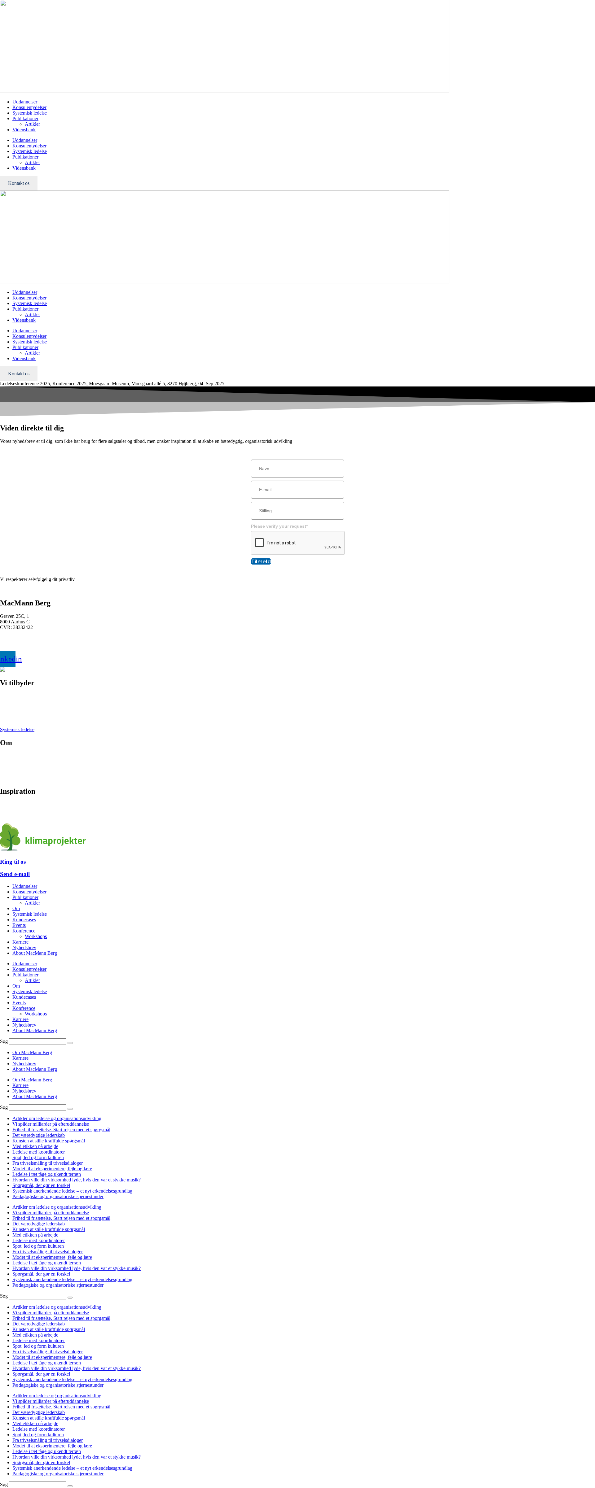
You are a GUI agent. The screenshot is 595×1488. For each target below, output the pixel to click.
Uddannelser (24, 101)
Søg (4, 1041)
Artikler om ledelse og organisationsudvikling (56, 1118)
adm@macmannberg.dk (23, 643)
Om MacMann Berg (32, 1052)
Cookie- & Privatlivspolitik (26, 772)
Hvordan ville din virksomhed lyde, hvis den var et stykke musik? (76, 1179)
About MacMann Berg (34, 953)
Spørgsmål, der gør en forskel (41, 1185)
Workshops (36, 936)
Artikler (32, 124)
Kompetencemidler (18, 815)
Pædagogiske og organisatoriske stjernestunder (58, 1196)
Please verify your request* (279, 526)
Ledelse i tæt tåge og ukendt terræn (46, 1174)
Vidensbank (24, 129)
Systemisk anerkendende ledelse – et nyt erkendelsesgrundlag (72, 1190)
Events (6, 718)
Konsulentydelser (29, 107)
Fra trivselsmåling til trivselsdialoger (47, 1163)
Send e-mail (15, 874)
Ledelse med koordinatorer (38, 1151)
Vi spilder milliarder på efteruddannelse (50, 1124)
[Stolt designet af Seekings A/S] (2, 670)
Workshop (10, 712)
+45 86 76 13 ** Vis (20, 637)
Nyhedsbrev (12, 810)
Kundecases (24, 919)
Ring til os (13, 861)
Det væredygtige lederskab (38, 1135)
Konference (11, 707)
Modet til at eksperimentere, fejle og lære (52, 1168)
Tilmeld (261, 561)
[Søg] (70, 1043)
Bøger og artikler (16, 804)
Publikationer (25, 118)
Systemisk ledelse (29, 113)
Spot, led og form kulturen (38, 1157)
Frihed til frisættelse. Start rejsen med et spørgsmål (61, 1129)
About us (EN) (14, 778)
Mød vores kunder (18, 761)
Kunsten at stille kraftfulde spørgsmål (48, 1140)
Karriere (8, 767)
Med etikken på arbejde (35, 1146)
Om (16, 908)
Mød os (7, 755)
